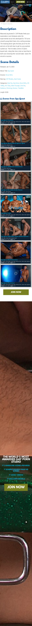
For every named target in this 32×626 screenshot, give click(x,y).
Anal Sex (10, 83)
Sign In (12, 2)
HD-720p (7, 86)
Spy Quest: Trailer (6, 213)
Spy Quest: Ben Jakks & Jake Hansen (12, 190)
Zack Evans (17, 79)
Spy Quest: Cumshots (7, 120)
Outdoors (3, 88)
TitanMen (21, 88)
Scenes (15, 88)
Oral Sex (22, 86)
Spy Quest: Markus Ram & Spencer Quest (13, 143)
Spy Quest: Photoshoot (8, 283)
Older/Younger (15, 86)
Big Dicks (16, 83)
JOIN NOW (20, 2)
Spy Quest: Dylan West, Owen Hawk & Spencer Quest (16, 236)
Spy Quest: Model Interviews (9, 260)
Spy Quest (11, 71)
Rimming (9, 88)
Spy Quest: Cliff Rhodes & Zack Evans (12, 166)
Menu (29, 2)
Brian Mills (9, 75)
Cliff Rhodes (9, 79)
